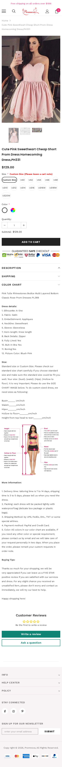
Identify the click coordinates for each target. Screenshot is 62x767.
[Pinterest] (22, 711)
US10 (5, 187)
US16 (31, 187)
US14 (22, 187)
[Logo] (30, 11)
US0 (22, 180)
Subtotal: (7, 232)
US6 (47, 180)
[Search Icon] (14, 11)
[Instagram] (14, 711)
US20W (6, 195)
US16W (42, 187)
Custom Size (9, 180)
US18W (53, 187)
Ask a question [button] (31, 642)
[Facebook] (5, 711)
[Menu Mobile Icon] (4, 11)
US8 (55, 180)
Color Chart (12, 284)
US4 (39, 180)
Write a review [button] (31, 634)
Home (5, 20)
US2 (31, 180)
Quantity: (7, 219)
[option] (31, 79)
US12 (14, 187)
